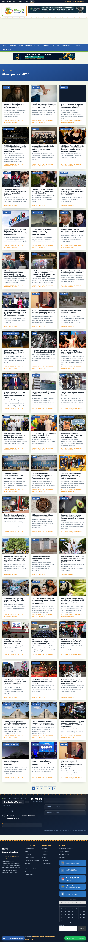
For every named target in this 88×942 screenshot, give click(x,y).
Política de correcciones (32, 860)
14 (80, 911)
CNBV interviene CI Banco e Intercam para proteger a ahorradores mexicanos (72, 106)
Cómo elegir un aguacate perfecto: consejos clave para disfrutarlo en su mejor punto (72, 517)
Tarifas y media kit (64, 851)
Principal (44, 848)
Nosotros (28, 851)
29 (84, 917)
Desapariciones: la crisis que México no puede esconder (72, 272)
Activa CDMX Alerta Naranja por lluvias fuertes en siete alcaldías (72, 394)
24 (65, 917)
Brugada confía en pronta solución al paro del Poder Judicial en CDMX (14, 600)
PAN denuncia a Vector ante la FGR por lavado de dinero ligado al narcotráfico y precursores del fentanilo (15, 313)
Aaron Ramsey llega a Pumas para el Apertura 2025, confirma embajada (44, 435)
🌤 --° (32, 1)
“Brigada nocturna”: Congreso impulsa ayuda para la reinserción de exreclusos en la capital (13, 476)
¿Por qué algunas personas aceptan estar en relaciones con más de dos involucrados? (43, 600)
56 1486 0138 (13, 872)
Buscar (61, 925)
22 (84, 914)
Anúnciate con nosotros (32, 866)
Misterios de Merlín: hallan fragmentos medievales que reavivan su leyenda (15, 106)
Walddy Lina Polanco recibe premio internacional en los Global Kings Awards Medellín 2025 (15, 148)
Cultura (37, 45)
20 (76, 914)
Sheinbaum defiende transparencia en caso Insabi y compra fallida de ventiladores (71, 763)
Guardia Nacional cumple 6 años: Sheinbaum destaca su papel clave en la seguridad (15, 516)
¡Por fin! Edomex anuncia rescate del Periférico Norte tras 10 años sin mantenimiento (72, 192)
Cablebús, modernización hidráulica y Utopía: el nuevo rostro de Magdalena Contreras (15, 682)
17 (65, 914)
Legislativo (65, 45)
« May (71, 923)
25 (69, 917)
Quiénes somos (29, 848)
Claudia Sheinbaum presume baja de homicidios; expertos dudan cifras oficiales (43, 312)
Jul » (74, 923)
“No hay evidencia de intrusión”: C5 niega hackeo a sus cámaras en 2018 (43, 641)
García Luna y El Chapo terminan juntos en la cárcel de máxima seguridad (72, 231)
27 (76, 917)
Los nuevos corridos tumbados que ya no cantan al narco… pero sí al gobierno (15, 192)
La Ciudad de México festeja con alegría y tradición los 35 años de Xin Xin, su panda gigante (72, 600)
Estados (28, 45)
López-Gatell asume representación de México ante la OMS (71, 352)
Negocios (55, 45)
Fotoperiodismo (46, 863)
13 (76, 911)
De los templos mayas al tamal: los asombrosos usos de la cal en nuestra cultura (15, 723)
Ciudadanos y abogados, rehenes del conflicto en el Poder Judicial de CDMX (71, 641)
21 (80, 914)
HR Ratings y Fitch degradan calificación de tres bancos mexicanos (43, 394)
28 (50, 788)
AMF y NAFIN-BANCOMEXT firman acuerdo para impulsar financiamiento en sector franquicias (72, 476)
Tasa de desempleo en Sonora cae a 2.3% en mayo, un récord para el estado (15, 435)
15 (84, 911)
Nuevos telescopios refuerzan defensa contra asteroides (14, 762)
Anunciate (7, 49)
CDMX (21, 45)
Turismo (46, 45)
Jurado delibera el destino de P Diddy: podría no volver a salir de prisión (43, 191)
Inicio (5, 45)
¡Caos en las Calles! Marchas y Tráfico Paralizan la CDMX (43, 351)
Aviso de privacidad (30, 869)
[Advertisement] (44, 31)
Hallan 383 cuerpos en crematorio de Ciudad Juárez (41, 558)
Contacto (76, 45)
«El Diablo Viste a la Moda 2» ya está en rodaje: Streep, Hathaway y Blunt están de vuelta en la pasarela (72, 148)
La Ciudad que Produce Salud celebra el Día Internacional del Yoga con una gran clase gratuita (72, 559)
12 (72, 911)
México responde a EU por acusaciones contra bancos (43, 516)
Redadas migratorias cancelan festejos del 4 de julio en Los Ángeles (71, 435)
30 (61, 920)
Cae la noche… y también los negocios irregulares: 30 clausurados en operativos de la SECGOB (72, 723)
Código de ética (29, 857)
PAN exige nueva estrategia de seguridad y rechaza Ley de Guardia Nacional (14, 352)
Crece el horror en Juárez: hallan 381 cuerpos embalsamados (71, 312)
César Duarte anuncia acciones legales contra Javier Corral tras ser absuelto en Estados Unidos (15, 273)
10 (65, 911)
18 (69, 914)
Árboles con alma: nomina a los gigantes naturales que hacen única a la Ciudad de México (15, 559)
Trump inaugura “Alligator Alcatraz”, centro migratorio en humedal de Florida (14, 394)
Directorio (28, 854)
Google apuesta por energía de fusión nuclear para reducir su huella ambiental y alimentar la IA (15, 231)
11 (69, 911)
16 (61, 914)
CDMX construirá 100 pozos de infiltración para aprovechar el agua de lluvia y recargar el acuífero (43, 273)
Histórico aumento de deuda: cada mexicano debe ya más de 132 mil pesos (43, 106)
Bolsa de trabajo (64, 854)
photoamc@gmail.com (10, 870)
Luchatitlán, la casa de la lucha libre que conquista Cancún (42, 681)
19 (72, 914)
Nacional (13, 45)
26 (72, 917)
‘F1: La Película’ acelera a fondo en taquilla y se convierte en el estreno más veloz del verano (43, 231)
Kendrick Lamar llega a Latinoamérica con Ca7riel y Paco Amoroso (72, 681)
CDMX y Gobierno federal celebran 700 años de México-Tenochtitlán (14, 641)
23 (61, 917)
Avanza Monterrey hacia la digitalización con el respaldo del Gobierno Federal (43, 148)
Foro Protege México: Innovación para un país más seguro (43, 762)
